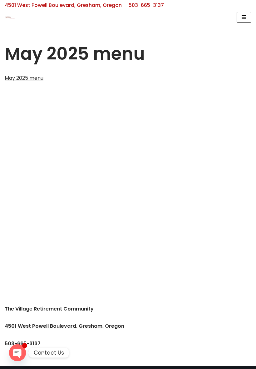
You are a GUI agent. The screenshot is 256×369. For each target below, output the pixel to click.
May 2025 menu (24, 78)
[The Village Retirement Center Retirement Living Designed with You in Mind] (11, 17)
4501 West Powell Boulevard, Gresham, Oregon (64, 326)
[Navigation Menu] (244, 17)
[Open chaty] (17, 352)
